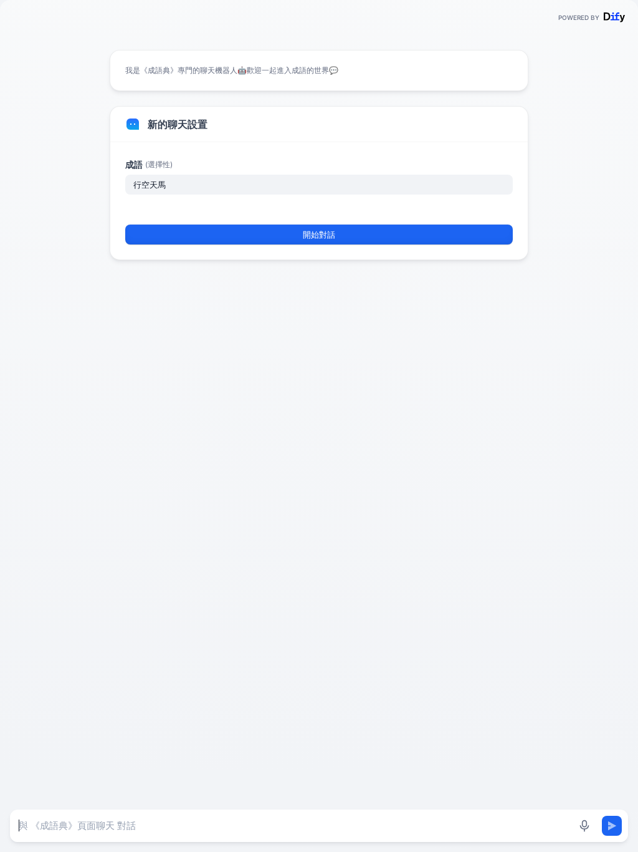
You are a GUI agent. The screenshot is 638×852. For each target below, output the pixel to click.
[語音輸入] (584, 826)
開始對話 (319, 235)
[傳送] (612, 826)
